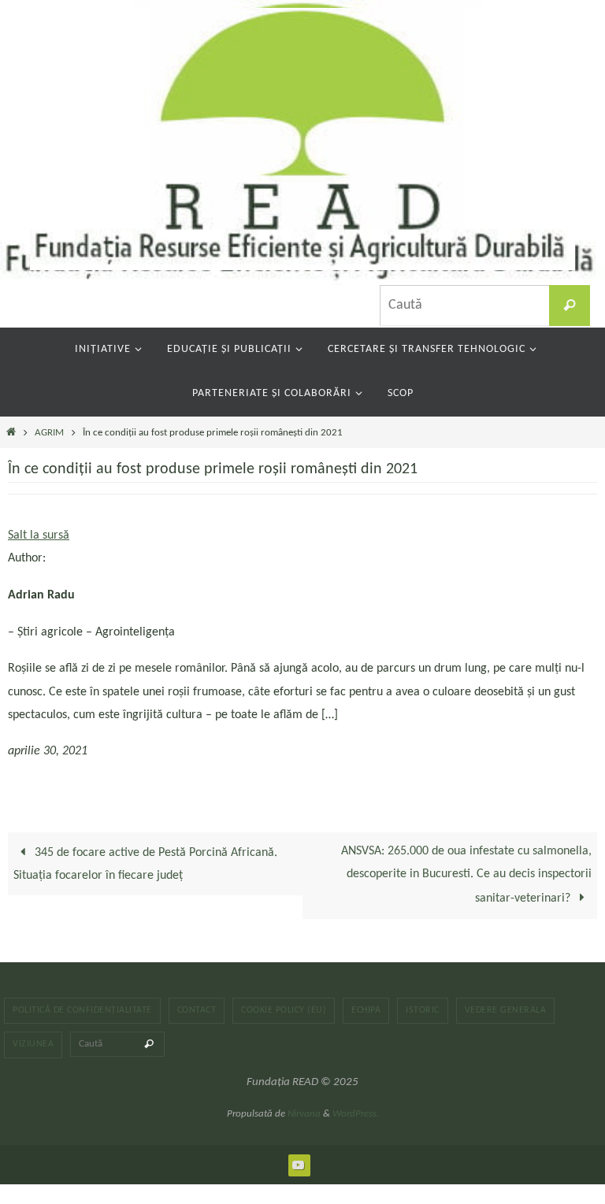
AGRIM (49, 433)
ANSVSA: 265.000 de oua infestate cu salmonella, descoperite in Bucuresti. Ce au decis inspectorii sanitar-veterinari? (466, 875)
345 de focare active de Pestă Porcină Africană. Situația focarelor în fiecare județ (145, 864)
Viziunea (33, 1044)
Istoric (423, 1010)
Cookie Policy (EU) (283, 1010)
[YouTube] (298, 1164)
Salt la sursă (38, 535)
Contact (197, 1010)
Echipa (365, 1010)
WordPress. (355, 1114)
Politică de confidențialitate (82, 1010)
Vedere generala (506, 1010)
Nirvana (304, 1114)
